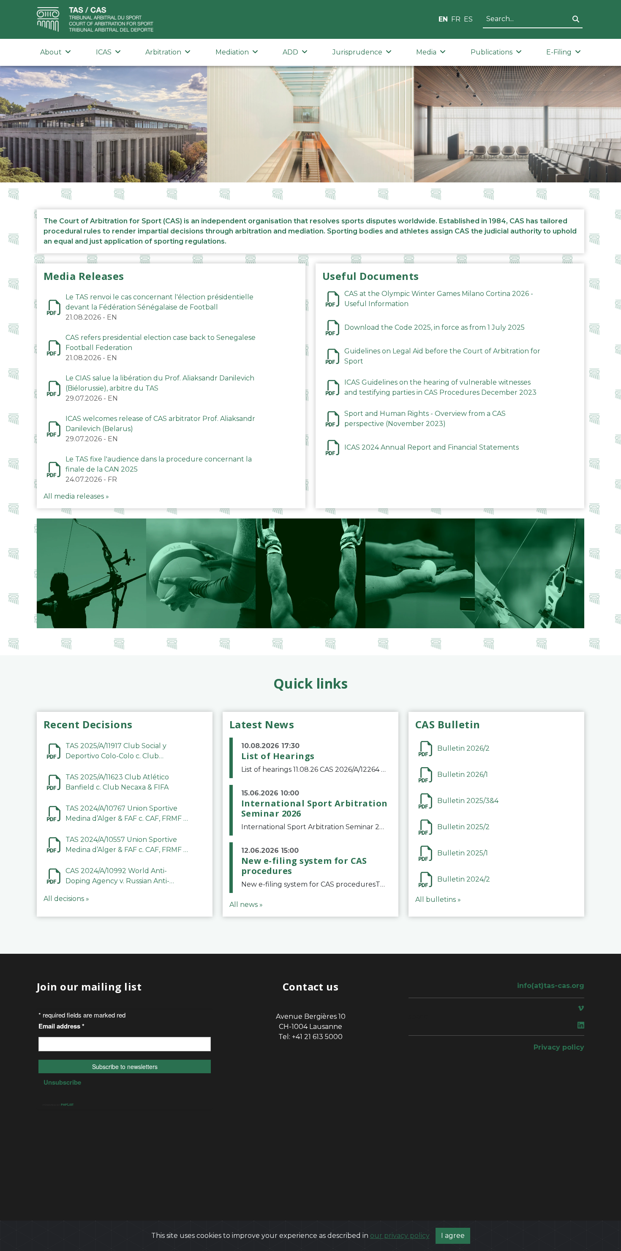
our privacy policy (400, 1236)
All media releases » (76, 496)
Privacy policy (559, 1047)
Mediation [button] (232, 52)
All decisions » (66, 899)
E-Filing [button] (559, 52)
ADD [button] (290, 52)
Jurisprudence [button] (357, 52)
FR (455, 19)
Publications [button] (491, 52)
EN (443, 19)
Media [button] (426, 52)
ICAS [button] (104, 52)
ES (468, 19)
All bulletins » (438, 900)
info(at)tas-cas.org (550, 986)
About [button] (51, 52)
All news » (246, 905)
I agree (453, 1236)
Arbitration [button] (163, 52)
